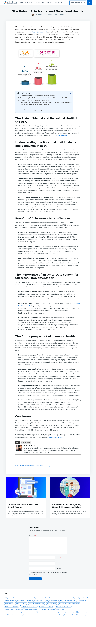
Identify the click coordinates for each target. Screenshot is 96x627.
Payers (74, 612)
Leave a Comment (58, 14)
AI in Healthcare (19, 465)
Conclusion (22, 107)
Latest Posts (26, 442)
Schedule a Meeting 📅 (78, 2)
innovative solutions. (60, 135)
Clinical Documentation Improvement (62, 598)
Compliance (83, 598)
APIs (37, 598)
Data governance (38, 600)
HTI (58, 609)
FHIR (61, 600)
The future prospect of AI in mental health (33, 105)
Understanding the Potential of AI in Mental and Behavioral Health (42, 98)
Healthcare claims (51, 603)
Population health (9, 615)
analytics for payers (24, 598)
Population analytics (83, 612)
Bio (18, 442)
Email (59, 563)
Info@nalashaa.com (56, 437)
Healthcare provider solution (63, 606)
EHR (9, 501)
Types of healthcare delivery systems (75, 615)
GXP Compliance (83, 600)
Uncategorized (40, 465)
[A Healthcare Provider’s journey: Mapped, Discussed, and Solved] (70, 487)
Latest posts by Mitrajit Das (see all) (32, 111)
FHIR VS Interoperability (70, 600)
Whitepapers (29, 2)
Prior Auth (19, 615)
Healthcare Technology (31, 609)
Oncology (56, 612)
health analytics (9, 603)
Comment (32, 536)
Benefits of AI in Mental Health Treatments (34, 100)
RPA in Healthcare (58, 615)
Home (21, 2)
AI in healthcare (54, 466)
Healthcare (55, 501)
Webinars (49, 2)
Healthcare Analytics (21, 603)
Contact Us (58, 2)
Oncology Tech (65, 612)
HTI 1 (68, 609)
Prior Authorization (29, 615)
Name (59, 558)
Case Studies (40, 2)
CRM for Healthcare (9, 600)
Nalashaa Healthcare (50, 623)
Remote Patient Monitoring (44, 615)
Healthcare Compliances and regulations (69, 603)
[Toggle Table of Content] (70, 93)
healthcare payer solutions (46, 606)
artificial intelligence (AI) (38, 32)
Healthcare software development (14, 609)
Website (59, 568)
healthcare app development (36, 603)
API (32, 598)
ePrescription (54, 600)
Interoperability (32, 612)
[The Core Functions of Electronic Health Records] (26, 487)
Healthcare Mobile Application (29, 606)
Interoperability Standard (45, 612)
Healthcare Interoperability (11, 606)
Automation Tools (45, 598)
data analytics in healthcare (24, 600)
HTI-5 (63, 609)
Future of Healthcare (29, 465)
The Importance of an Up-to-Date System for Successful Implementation (45, 102)
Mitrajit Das (38, 14)
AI (5, 598)
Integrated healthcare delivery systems (15, 612)
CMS (76, 598)
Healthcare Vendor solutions (47, 609)
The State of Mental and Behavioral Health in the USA (37, 95)
